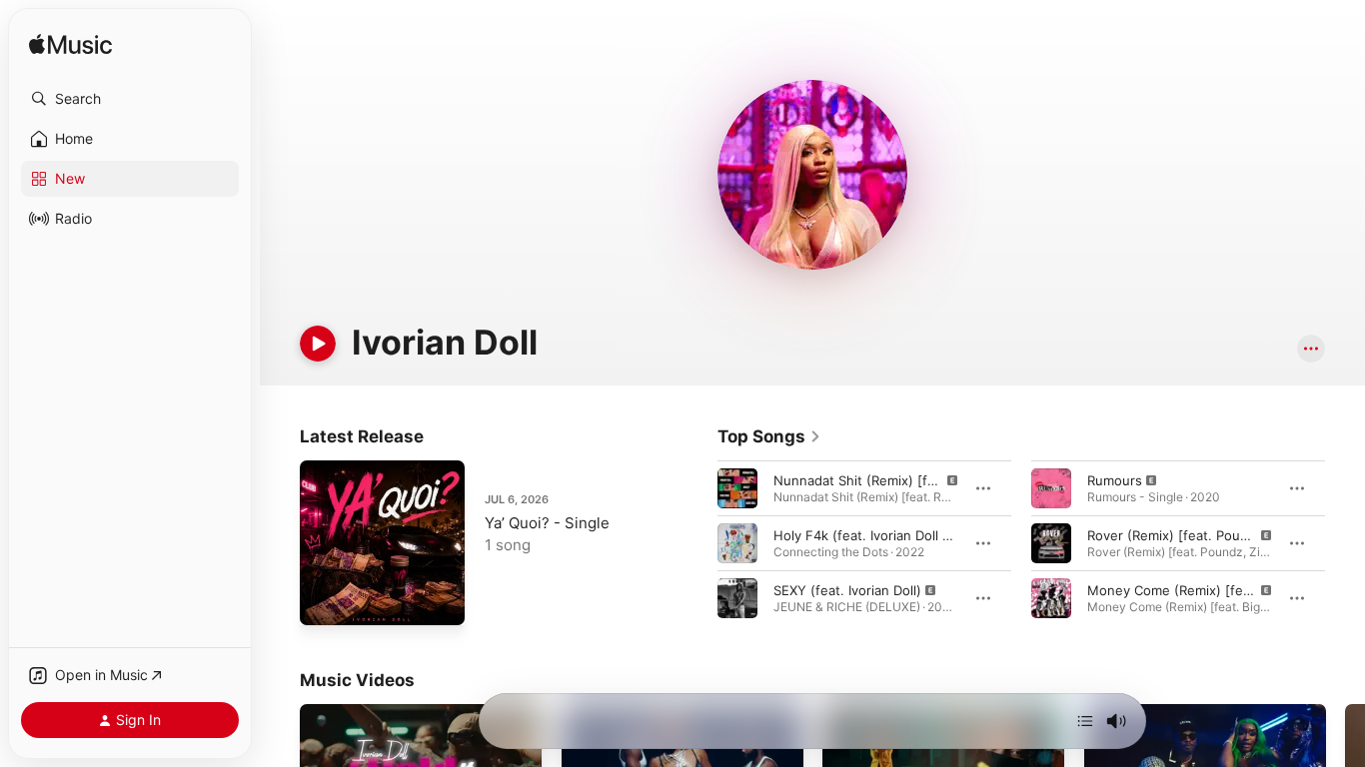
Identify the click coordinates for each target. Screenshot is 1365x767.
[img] (70, 45)
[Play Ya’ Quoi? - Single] (325, 600)
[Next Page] (1345, 543)
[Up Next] (1085, 721)
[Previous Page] (697, 543)
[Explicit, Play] (737, 488)
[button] (130, 99)
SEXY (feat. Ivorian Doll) (847, 590)
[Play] (318, 344)
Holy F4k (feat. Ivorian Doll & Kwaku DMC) (903, 535)
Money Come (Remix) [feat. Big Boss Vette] (1223, 590)
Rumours (1114, 480)
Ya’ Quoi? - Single (547, 522)
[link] (769, 436)
